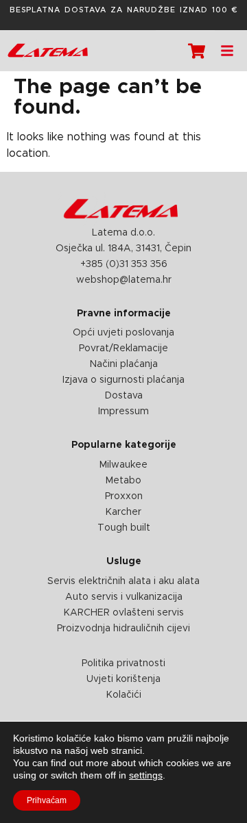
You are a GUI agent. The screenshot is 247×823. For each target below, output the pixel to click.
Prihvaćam (47, 800)
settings (146, 775)
